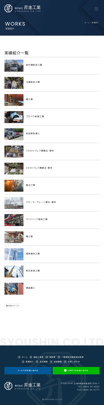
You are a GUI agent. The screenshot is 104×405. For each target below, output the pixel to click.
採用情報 (58, 362)
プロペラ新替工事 (35, 116)
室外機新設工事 (34, 65)
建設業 (52, 357)
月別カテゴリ (14, 306)
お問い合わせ (74, 362)
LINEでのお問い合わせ (78, 370)
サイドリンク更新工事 (37, 219)
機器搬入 (30, 288)
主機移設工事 (33, 82)
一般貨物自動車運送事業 (73, 357)
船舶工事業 (38, 357)
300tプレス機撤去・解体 (39, 168)
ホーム (25, 357)
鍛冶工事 (30, 185)
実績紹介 (30, 362)
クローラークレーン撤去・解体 (41, 202)
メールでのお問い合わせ (28, 370)
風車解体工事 (33, 254)
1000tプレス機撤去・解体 (40, 151)
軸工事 (29, 99)
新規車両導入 (33, 133)
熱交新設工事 (33, 271)
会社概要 (44, 362)
